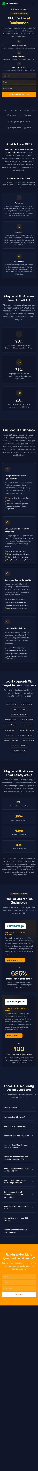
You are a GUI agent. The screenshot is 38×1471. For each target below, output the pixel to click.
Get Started (19, 1295)
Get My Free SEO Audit (17, 94)
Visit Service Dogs (13, 960)
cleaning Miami (12, 1036)
